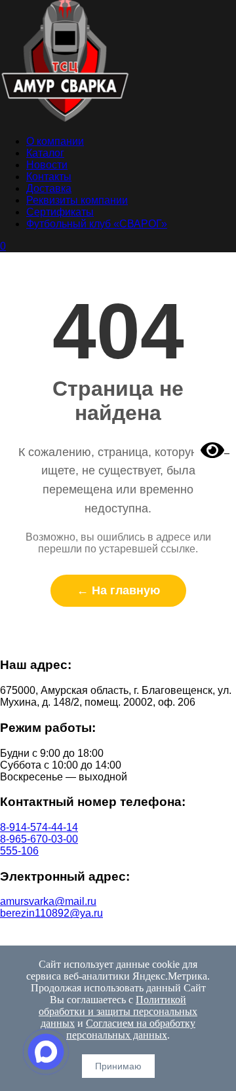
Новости (47, 164)
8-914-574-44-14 (39, 827)
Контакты (48, 176)
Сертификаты (60, 212)
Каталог (45, 153)
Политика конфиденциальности (118, 935)
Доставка (48, 188)
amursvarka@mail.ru (48, 901)
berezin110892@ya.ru (51, 913)
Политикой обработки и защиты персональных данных (118, 1011)
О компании (55, 141)
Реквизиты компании (77, 200)
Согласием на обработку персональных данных (130, 1029)
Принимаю (118, 1066)
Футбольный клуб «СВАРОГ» (96, 223)
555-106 (19, 850)
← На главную (118, 590)
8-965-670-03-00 (39, 839)
